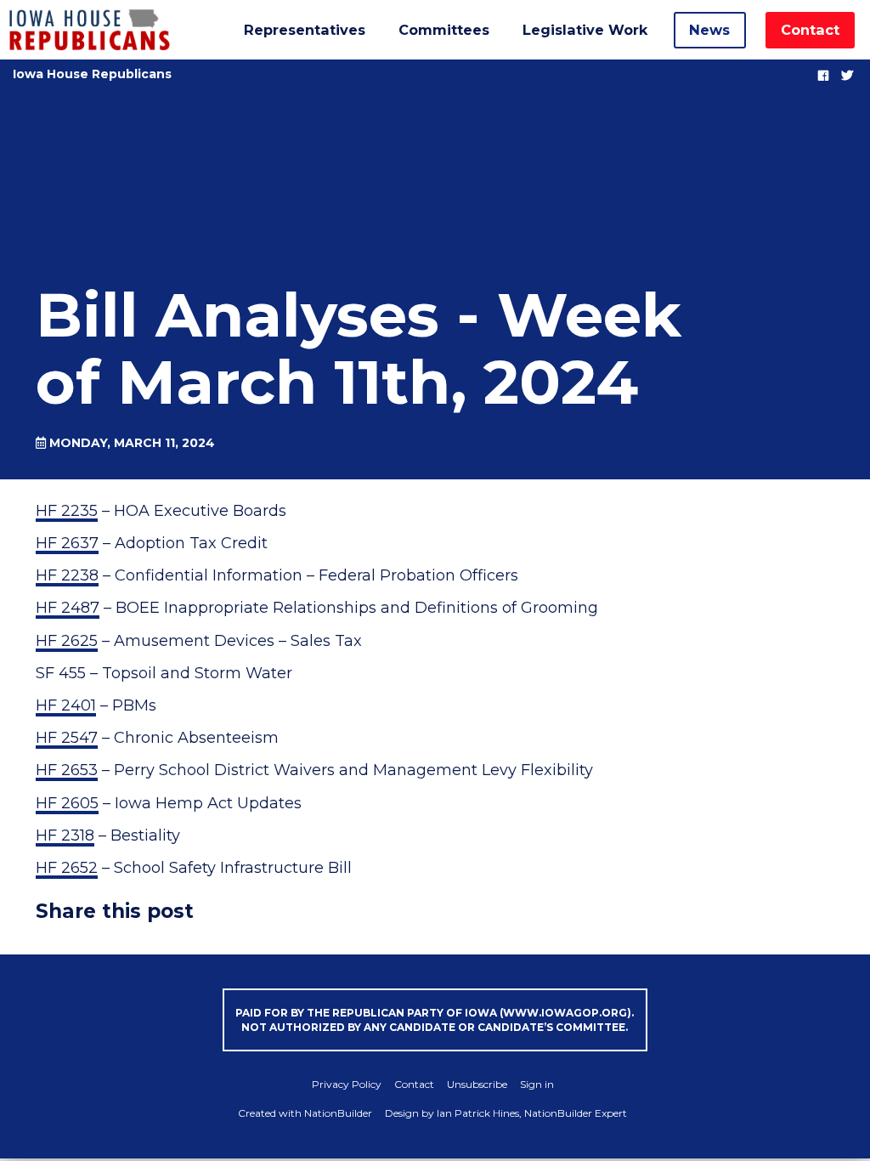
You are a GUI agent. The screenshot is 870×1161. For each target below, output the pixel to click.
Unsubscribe (477, 1084)
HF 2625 (67, 640)
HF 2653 (67, 770)
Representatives (304, 29)
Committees (443, 29)
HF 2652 (67, 867)
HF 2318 (65, 835)
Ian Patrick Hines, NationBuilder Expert (532, 1113)
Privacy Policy (346, 1084)
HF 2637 (67, 543)
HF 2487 (67, 607)
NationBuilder (338, 1113)
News (709, 29)
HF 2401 (66, 705)
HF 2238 (67, 575)
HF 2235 (67, 510)
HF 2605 (67, 803)
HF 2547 (67, 737)
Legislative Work (585, 29)
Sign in (537, 1084)
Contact (810, 29)
